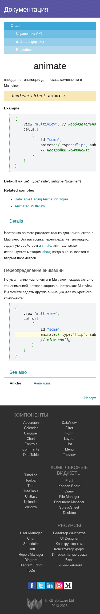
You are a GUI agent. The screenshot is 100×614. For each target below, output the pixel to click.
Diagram (31, 560)
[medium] (68, 585)
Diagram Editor (30, 565)
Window (31, 507)
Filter (69, 428)
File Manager (69, 497)
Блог (69, 560)
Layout (69, 439)
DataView (69, 423)
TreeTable (30, 491)
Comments (30, 449)
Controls (31, 444)
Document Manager (69, 502)
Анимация (42, 383)
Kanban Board (69, 486)
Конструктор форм (69, 549)
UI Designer (69, 538)
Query (69, 491)
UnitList (31, 496)
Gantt (31, 549)
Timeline (30, 475)
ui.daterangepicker (30, 42)
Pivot (69, 481)
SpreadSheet (69, 507)
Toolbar (31, 480)
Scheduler (31, 544)
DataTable (31, 455)
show (46, 252)
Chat (30, 538)
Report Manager (31, 554)
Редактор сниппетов (69, 533)
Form (69, 433)
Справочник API (29, 34)
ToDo (31, 571)
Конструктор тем (69, 544)
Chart (31, 439)
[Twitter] (41, 585)
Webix (34, 604)
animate (45, 245)
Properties (24, 50)
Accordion (31, 423)
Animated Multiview (30, 206)
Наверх (90, 398)
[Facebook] (32, 585)
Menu (69, 449)
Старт (15, 26)
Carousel (31, 433)
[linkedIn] (50, 585)
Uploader (31, 502)
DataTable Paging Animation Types (42, 199)
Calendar (31, 428)
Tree (30, 486)
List (69, 444)
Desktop (69, 513)
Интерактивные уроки (69, 554)
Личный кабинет (69, 565)
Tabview (69, 455)
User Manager (31, 533)
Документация (26, 9)
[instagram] (59, 585)
